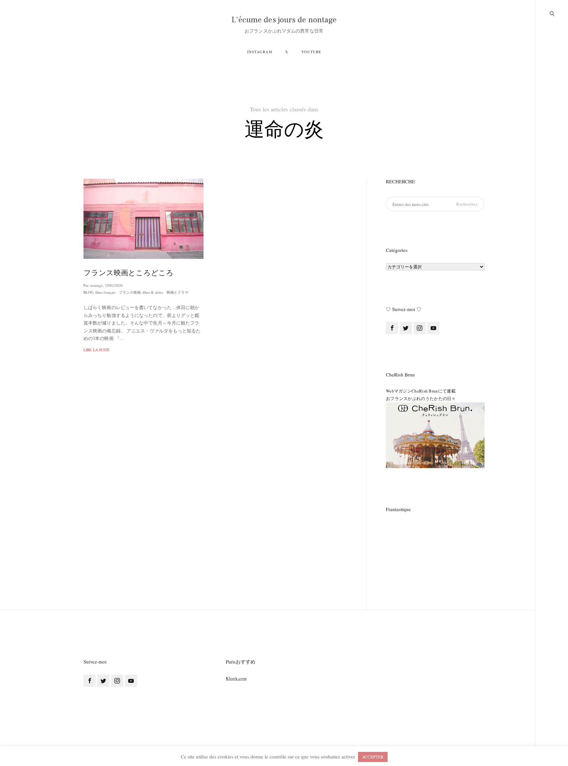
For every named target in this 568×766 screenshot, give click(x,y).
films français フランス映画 (118, 292)
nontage (96, 285)
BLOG (88, 292)
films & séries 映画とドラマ (165, 292)
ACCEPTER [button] (373, 757)
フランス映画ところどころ (128, 273)
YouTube (311, 52)
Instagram (259, 52)
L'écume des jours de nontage (284, 20)
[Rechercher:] (435, 204)
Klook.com (236, 678)
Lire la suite (96, 349)
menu (552, 13)
